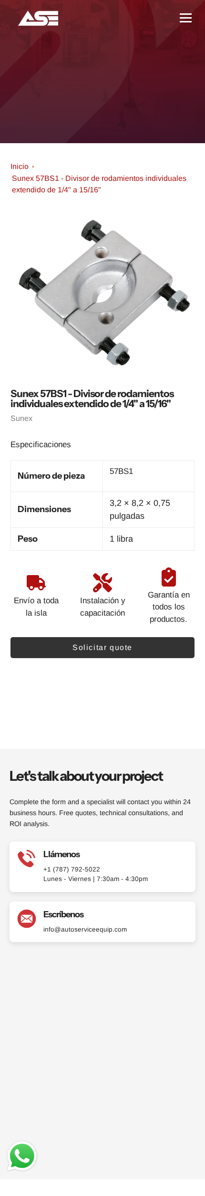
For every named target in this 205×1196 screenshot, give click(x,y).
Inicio (19, 166)
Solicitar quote (102, 647)
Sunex (21, 418)
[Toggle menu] (185, 18)
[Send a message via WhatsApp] (22, 1156)
